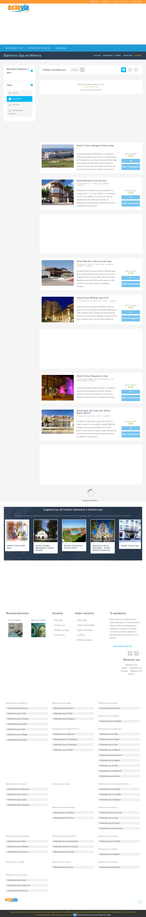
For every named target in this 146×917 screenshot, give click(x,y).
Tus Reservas (59, 625)
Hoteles (15, 104)
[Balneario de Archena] (38, 630)
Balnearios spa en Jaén (16, 729)
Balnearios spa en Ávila (109, 734)
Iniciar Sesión (59, 635)
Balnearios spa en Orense (110, 823)
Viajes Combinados (85, 630)
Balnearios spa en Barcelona (18, 789)
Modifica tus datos (121, 1)
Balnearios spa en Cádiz (17, 713)
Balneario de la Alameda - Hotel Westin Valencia (101, 548)
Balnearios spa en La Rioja (108, 836)
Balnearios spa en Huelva (17, 724)
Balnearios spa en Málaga (17, 734)
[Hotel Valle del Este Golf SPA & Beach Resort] (56, 421)
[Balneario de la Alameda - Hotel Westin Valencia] (103, 530)
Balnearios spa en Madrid (107, 849)
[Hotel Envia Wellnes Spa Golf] (56, 309)
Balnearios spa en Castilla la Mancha (65, 729)
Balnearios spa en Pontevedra (112, 828)
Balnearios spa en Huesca (63, 708)
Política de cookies (84, 640)
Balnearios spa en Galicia (107, 807)
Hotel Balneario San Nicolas (92, 181)
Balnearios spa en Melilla (15, 862)
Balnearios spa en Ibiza (17, 841)
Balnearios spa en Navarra (108, 862)
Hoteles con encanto (39, 48)
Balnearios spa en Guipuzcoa (19, 885)
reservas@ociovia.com (122, 646)
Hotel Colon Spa (130, 546)
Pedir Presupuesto (130, 167)
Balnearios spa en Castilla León (109, 729)
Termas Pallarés (14, 620)
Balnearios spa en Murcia (61, 862)
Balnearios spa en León (109, 745)
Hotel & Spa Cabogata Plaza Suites (95, 145)
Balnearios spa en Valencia (110, 800)
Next (137, 537)
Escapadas (61, 48)
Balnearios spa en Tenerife (64, 852)
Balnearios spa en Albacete (64, 734)
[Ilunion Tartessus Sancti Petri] (74, 530)
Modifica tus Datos (61, 630)
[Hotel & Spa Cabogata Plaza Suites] (56, 156)
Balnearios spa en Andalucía (16, 703)
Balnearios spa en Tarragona (18, 805)
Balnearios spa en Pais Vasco (16, 875)
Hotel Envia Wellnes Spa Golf (93, 298)
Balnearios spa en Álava (17, 880)
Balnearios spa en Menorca (18, 852)
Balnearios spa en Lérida (17, 800)
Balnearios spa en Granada (18, 719)
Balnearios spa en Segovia (110, 760)
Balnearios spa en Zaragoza (64, 719)
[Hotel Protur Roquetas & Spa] (56, 388)
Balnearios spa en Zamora (110, 776)
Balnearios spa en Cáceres (64, 818)
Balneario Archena (38, 620)
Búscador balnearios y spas (18, 71)
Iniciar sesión (136, 1)
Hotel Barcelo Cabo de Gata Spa (94, 261)
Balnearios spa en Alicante (110, 789)
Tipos (9, 85)
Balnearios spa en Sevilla (17, 740)
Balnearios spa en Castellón (111, 794)
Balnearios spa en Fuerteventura (66, 841)
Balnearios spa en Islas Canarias (64, 836)
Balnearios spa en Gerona (17, 794)
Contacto (81, 635)
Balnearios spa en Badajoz (64, 812)
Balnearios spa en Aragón (61, 703)
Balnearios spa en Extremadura (63, 807)
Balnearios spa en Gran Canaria (66, 846)
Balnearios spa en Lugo (109, 818)
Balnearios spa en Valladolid (111, 771)
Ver (130, 161)
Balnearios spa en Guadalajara (65, 745)
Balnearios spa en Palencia (110, 750)
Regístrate (94, 1)
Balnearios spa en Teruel (63, 713)
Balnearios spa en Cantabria (108, 716)
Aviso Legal (82, 620)
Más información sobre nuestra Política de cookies (94, 915)
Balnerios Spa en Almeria (22, 55)
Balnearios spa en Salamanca (111, 755)
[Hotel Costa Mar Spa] (17, 530)
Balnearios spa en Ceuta (61, 784)
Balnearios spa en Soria (109, 766)
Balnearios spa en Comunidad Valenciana (113, 784)
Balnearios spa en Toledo (63, 750)
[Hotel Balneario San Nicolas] (56, 192)
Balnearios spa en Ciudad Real (65, 739)
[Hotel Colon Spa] (131, 530)
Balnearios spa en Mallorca (18, 846)
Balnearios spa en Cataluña (16, 784)
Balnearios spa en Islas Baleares (17, 836)
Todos (15, 93)
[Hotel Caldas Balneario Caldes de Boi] (46, 530)
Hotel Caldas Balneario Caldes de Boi (45, 548)
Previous (9, 537)
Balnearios (17, 99)
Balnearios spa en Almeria (18, 708)
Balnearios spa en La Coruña (111, 812)
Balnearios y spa (14, 48)
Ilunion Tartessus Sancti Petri (73, 547)
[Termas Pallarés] (15, 630)
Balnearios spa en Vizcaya (18, 891)
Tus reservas (105, 1)
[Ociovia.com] (11, 900)
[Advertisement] (96, 24)
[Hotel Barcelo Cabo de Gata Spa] (56, 273)
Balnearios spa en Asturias (108, 703)
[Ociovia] (19, 8)
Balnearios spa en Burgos (110, 739)
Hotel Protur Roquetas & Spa (92, 376)
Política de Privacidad (85, 625)
